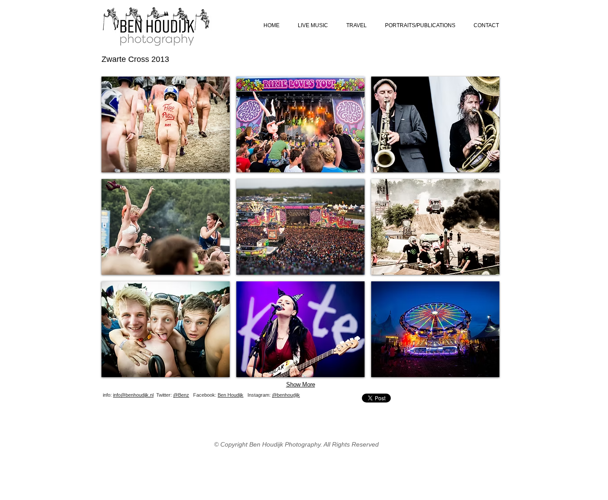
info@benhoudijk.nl (133, 395)
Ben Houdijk (230, 395)
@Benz (181, 395)
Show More (300, 384)
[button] (165, 124)
